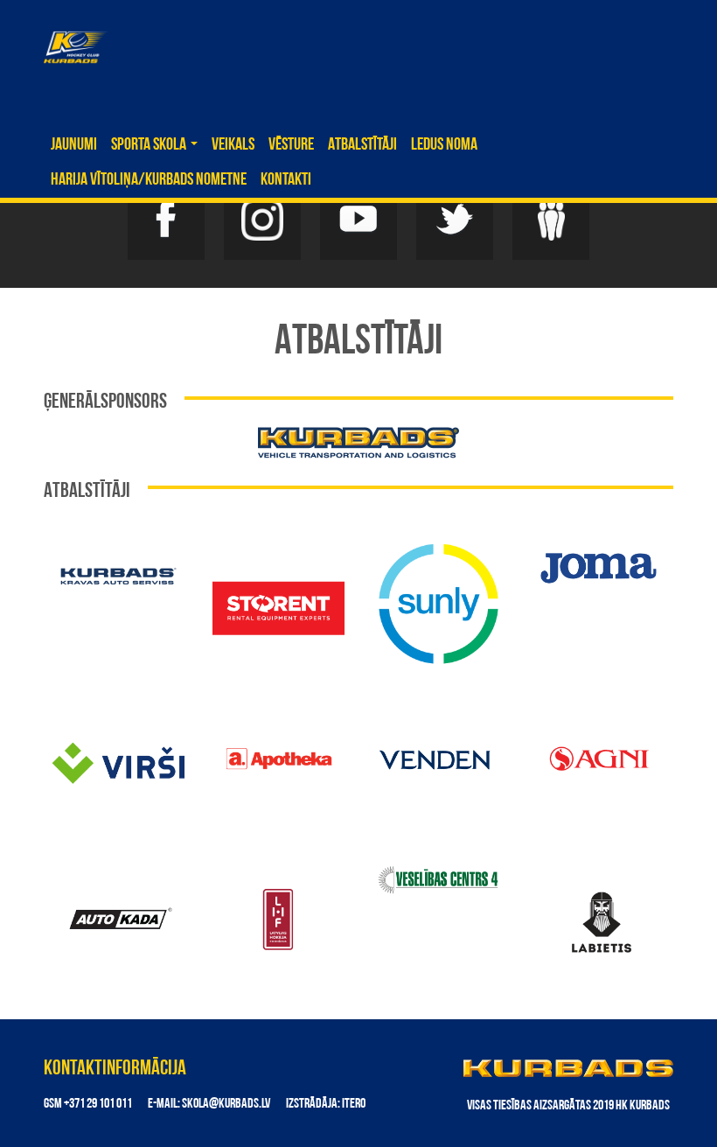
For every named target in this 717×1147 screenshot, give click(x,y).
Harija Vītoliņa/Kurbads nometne (149, 180)
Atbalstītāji (362, 145)
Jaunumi (74, 145)
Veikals (233, 145)
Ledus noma (444, 145)
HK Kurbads (76, 47)
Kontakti (286, 180)
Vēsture (291, 145)
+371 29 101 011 (98, 1104)
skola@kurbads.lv (226, 1104)
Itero (353, 1104)
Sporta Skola (150, 145)
